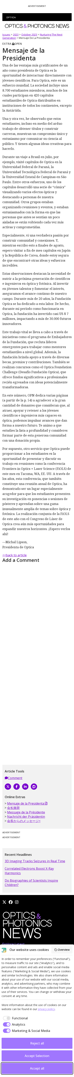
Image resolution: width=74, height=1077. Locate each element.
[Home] (27, 926)
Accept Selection (37, 1056)
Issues (6, 34)
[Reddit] (34, 786)
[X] (8, 786)
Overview (64, 949)
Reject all (37, 1043)
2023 (16, 34)
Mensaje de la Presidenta (26, 803)
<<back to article (14, 555)
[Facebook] (16, 786)
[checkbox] (15, 1018)
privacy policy (46, 1009)
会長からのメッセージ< (23, 821)
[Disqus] (37, 613)
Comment (15, 778)
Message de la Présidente (26, 812)
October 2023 (29, 34)
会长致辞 (13, 808)
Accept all (37, 1068)
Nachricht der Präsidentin (26, 816)
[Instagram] (17, 902)
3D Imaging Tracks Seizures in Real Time (35, 861)
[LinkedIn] (25, 786)
